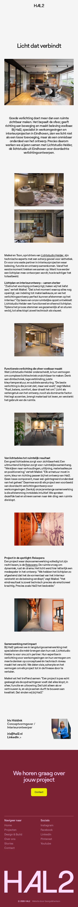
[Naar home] (39, 6)
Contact (39, 792)
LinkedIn (13, 737)
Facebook (47, 830)
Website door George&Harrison (46, 901)
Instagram (47, 825)
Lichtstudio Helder (52, 255)
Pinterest (46, 839)
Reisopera (31, 565)
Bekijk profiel (39, 729)
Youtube (46, 843)
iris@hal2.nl (14, 733)
